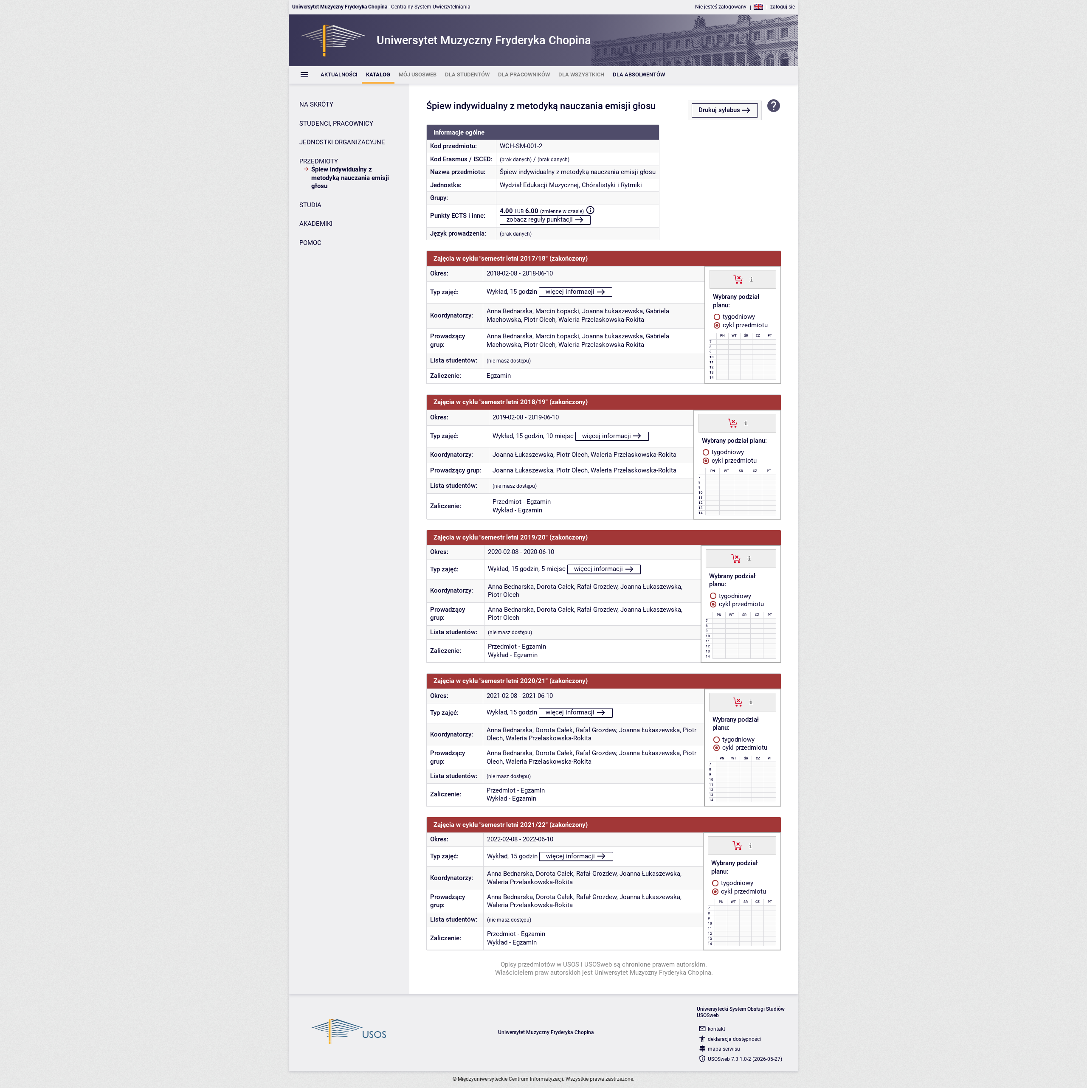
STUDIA (310, 205)
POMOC (310, 243)
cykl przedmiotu (744, 325)
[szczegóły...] (751, 279)
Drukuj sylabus (719, 110)
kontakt (716, 1029)
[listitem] (339, 75)
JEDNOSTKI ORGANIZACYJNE (342, 142)
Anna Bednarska (509, 311)
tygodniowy (738, 316)
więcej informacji (570, 291)
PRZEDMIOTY (318, 161)
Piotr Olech (539, 319)
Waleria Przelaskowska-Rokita (601, 319)
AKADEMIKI (315, 224)
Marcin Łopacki (557, 311)
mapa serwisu (724, 1049)
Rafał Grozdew (597, 586)
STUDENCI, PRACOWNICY (336, 123)
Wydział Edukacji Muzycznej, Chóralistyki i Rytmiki (571, 185)
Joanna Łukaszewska (612, 311)
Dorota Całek (555, 586)
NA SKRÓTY (316, 104)
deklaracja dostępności (734, 1039)
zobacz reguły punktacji (540, 219)
